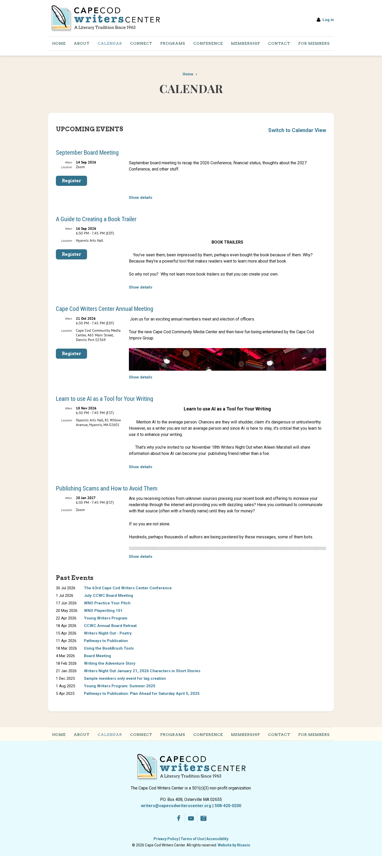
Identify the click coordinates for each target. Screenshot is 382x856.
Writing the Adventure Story (109, 663)
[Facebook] (179, 818)
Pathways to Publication (106, 640)
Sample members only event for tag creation (125, 678)
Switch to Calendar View (297, 130)
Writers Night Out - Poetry (108, 633)
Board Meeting (97, 656)
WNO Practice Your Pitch (107, 603)
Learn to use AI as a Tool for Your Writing (104, 398)
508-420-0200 (228, 805)
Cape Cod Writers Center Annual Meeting (104, 308)
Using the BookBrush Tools (109, 648)
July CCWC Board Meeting (108, 595)
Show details (140, 197)
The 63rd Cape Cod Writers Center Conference (128, 588)
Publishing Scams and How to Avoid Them (106, 488)
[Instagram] (203, 818)
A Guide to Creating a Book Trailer (96, 219)
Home (188, 74)
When (68, 162)
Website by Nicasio (234, 845)
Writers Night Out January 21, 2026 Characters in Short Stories (142, 671)
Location (66, 167)
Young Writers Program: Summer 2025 (119, 686)
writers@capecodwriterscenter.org (176, 805)
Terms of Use (192, 839)
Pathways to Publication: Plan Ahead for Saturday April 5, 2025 (142, 693)
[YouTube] (191, 818)
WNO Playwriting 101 (103, 610)
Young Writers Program (105, 618)
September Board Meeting (87, 152)
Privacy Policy (166, 839)
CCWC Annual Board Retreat (110, 625)
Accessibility (217, 839)
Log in (328, 19)
